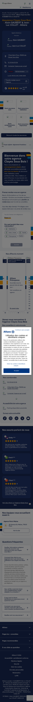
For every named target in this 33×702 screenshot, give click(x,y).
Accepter (16, 370)
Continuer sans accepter (22, 330)
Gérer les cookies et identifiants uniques (16, 364)
